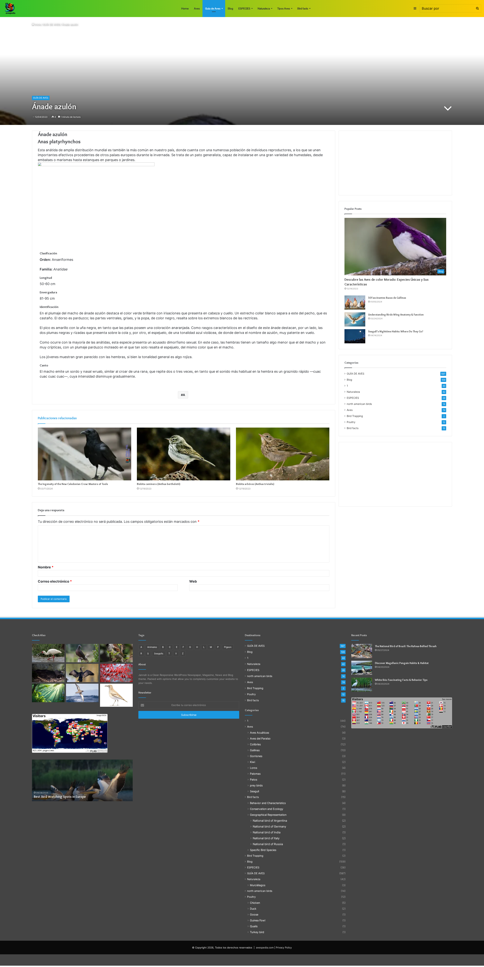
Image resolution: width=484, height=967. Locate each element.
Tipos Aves (283, 8)
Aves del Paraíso (260, 738)
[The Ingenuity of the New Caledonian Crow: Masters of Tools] (84, 454)
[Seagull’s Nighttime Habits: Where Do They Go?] (354, 336)
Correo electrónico (55, 581)
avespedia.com (265, 947)
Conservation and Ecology (266, 808)
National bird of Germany (269, 826)
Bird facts (302, 8)
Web (193, 581)
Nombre (46, 567)
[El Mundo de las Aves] (10, 8)
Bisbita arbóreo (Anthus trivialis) (255, 484)
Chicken (255, 902)
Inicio (37, 24)
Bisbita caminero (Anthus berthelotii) (158, 484)
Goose (254, 914)
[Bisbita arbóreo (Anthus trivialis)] (282, 454)
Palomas (255, 773)
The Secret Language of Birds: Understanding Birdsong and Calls (81, 797)
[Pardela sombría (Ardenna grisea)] (82, 693)
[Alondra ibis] (116, 695)
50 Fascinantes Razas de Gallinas (387, 297)
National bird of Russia (268, 844)
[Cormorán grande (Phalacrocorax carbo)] (82, 673)
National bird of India (266, 832)
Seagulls (158, 653)
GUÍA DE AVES (51, 24)
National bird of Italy (266, 838)
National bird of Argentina (270, 820)
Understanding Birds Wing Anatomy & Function (396, 314)
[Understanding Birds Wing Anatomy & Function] (354, 319)
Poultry (351, 422)
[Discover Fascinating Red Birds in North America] (116, 673)
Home (185, 8)
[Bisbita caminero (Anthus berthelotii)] (183, 454)
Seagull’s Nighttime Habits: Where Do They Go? (395, 331)
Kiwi (252, 762)
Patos (253, 779)
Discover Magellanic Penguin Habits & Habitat (402, 663)
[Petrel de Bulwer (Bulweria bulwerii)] (48, 673)
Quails (254, 926)
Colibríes (255, 744)
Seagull (254, 791)
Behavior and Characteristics (268, 803)
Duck (253, 908)
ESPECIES (244, 8)
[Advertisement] (395, 162)
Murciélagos (257, 885)
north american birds (359, 403)
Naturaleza (264, 8)
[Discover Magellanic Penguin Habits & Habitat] (361, 668)
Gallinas (255, 750)
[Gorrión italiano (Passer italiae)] (116, 653)
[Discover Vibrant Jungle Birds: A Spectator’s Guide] (48, 693)
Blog (230, 8)
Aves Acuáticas (259, 732)
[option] (82, 780)
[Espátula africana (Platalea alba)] (48, 653)
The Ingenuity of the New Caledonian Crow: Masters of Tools (73, 484)
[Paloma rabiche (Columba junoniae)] (82, 653)
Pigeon (227, 647)
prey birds (256, 785)
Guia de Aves (212, 8)
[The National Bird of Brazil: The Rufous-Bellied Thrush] (361, 651)
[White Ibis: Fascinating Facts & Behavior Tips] (361, 685)
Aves (197, 8)
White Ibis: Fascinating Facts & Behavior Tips (401, 680)
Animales (152, 647)
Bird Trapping (355, 416)
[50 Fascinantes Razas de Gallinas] (354, 302)
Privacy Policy (284, 947)
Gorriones (256, 756)
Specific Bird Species (263, 850)
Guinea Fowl (257, 920)
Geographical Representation (268, 814)
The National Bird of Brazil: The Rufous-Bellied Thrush (406, 646)
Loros (253, 767)
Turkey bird (257, 932)
